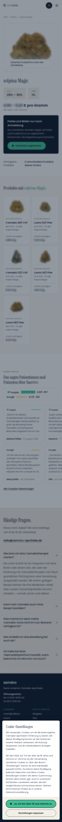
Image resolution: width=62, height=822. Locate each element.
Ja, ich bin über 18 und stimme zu (33, 803)
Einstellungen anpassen (31, 813)
